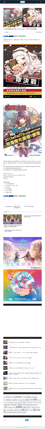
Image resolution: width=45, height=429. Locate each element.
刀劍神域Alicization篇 (11, 407)
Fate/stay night (16, 402)
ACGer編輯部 (6, 32)
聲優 (23, 410)
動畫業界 (25, 407)
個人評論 (30, 404)
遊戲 (38, 410)
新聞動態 (38, 32)
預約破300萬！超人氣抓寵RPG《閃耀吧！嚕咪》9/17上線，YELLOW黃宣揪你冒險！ (22, 383)
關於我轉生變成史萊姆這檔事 (11, 412)
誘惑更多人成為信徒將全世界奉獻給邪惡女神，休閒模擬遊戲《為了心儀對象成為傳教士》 (13, 226)
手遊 (16, 410)
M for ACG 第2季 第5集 (29, 206)
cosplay (10, 402)
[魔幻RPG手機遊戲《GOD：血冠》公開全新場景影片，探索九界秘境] (5, 342)
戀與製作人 (12, 410)
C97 (7, 402)
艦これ (27, 410)
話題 (34, 410)
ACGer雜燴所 (26, 400)
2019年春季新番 (7, 399)
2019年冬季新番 (26, 397)
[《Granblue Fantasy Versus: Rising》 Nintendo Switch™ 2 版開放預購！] (5, 357)
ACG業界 (33, 400)
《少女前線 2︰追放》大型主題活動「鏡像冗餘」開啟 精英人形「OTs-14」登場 (21, 368)
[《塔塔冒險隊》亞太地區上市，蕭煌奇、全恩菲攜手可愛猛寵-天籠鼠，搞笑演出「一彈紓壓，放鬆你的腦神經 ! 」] (5, 388)
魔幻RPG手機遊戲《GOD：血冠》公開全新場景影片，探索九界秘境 (19, 342)
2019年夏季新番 (34, 397)
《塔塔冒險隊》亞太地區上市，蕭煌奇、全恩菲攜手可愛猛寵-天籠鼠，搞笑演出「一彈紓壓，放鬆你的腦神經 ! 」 (25, 389)
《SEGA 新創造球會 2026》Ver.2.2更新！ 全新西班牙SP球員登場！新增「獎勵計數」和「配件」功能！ (24, 347)
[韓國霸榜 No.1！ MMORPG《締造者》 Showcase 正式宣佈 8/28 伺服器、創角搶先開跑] (5, 352)
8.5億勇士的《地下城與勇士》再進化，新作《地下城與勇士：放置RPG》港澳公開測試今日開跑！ (23, 378)
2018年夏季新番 (7, 397)
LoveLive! (29, 402)
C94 (4, 402)
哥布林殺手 (37, 407)
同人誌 (33, 407)
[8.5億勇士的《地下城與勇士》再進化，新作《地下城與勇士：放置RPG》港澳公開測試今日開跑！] (5, 378)
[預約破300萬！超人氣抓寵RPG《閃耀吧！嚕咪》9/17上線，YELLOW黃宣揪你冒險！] (5, 383)
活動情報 (19, 410)
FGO (20, 402)
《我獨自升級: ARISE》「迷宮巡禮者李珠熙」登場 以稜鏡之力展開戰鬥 (19, 362)
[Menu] (4, 2)
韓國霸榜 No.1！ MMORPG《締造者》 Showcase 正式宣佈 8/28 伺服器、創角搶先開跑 (22, 352)
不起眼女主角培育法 (7, 404)
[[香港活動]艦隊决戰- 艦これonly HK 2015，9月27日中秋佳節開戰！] (22, 17)
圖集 (4, 410)
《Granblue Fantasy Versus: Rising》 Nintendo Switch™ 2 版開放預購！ (20, 357)
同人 (35, 32)
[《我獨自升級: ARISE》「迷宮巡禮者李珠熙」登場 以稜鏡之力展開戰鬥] (5, 363)
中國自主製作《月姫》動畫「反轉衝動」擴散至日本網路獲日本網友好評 (33, 216)
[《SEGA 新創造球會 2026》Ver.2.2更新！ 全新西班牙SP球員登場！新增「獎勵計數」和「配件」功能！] (5, 347)
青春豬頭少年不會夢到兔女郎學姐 (21, 412)
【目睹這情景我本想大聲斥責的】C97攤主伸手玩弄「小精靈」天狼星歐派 (13, 231)
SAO (33, 402)
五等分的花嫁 (13, 404)
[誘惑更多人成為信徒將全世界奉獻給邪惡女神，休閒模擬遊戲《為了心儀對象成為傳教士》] (12, 219)
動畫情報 (19, 407)
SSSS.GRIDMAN (38, 402)
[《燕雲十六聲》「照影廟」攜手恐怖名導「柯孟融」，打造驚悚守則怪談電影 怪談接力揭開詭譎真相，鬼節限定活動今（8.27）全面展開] (5, 373)
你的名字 (25, 404)
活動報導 (40, 32)
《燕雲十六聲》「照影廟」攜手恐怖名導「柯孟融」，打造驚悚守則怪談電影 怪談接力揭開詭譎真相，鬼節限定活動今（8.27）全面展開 (24, 374)
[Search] (40, 2)
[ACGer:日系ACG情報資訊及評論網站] (22, 2)
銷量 (5, 412)
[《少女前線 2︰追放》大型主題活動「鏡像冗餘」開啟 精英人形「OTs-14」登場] (5, 368)
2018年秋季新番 (16, 397)
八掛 (5, 407)
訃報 (31, 410)
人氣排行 (19, 404)
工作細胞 (8, 410)
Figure (24, 402)
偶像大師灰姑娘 (35, 404)
